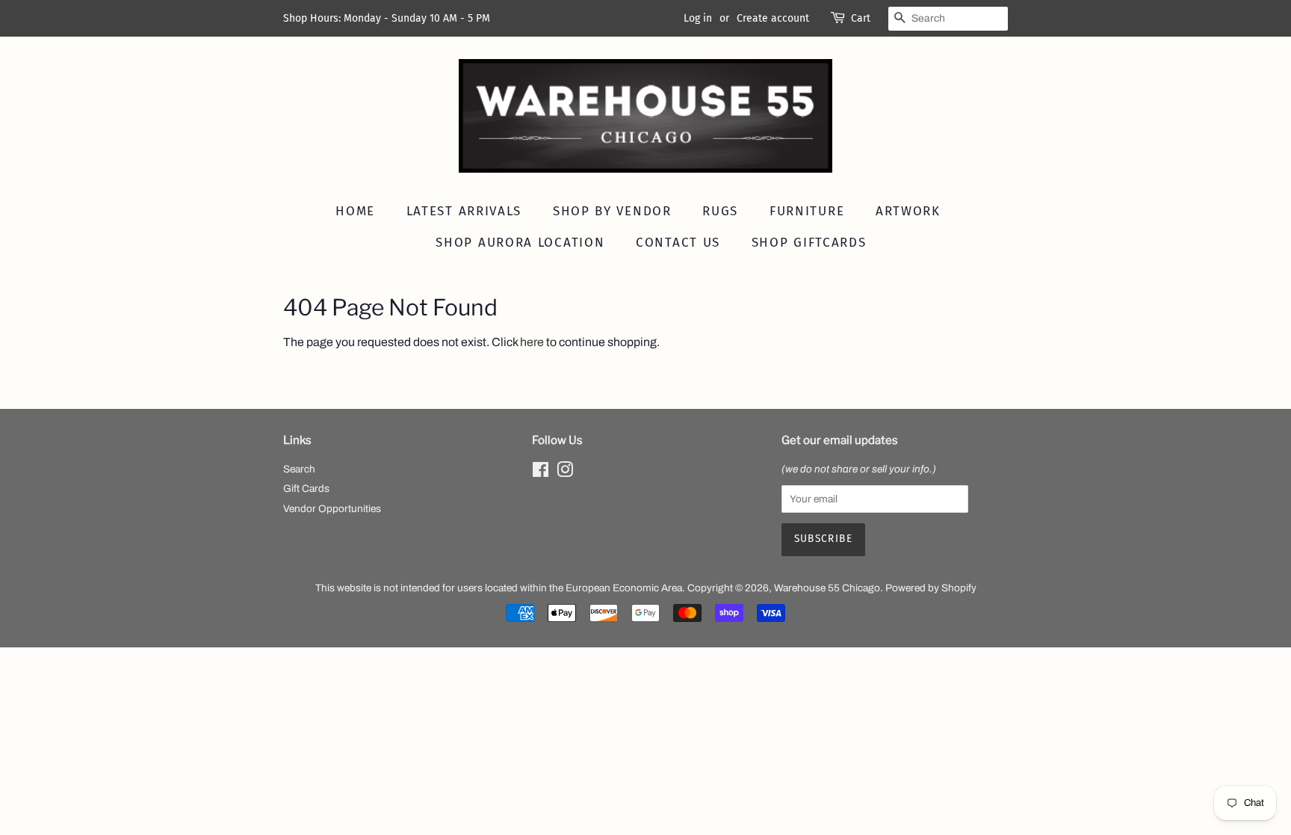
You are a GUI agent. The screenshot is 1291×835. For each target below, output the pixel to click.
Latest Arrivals (464, 211)
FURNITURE (807, 211)
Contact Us (678, 242)
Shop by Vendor (612, 211)
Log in (698, 18)
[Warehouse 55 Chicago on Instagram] (565, 472)
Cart (860, 18)
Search (299, 469)
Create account (773, 18)
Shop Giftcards (809, 242)
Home (355, 211)
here (532, 342)
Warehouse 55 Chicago (827, 588)
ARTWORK (908, 211)
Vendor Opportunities (332, 508)
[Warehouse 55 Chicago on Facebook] (540, 472)
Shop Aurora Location (520, 242)
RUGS (720, 211)
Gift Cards (306, 488)
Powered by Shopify (930, 588)
